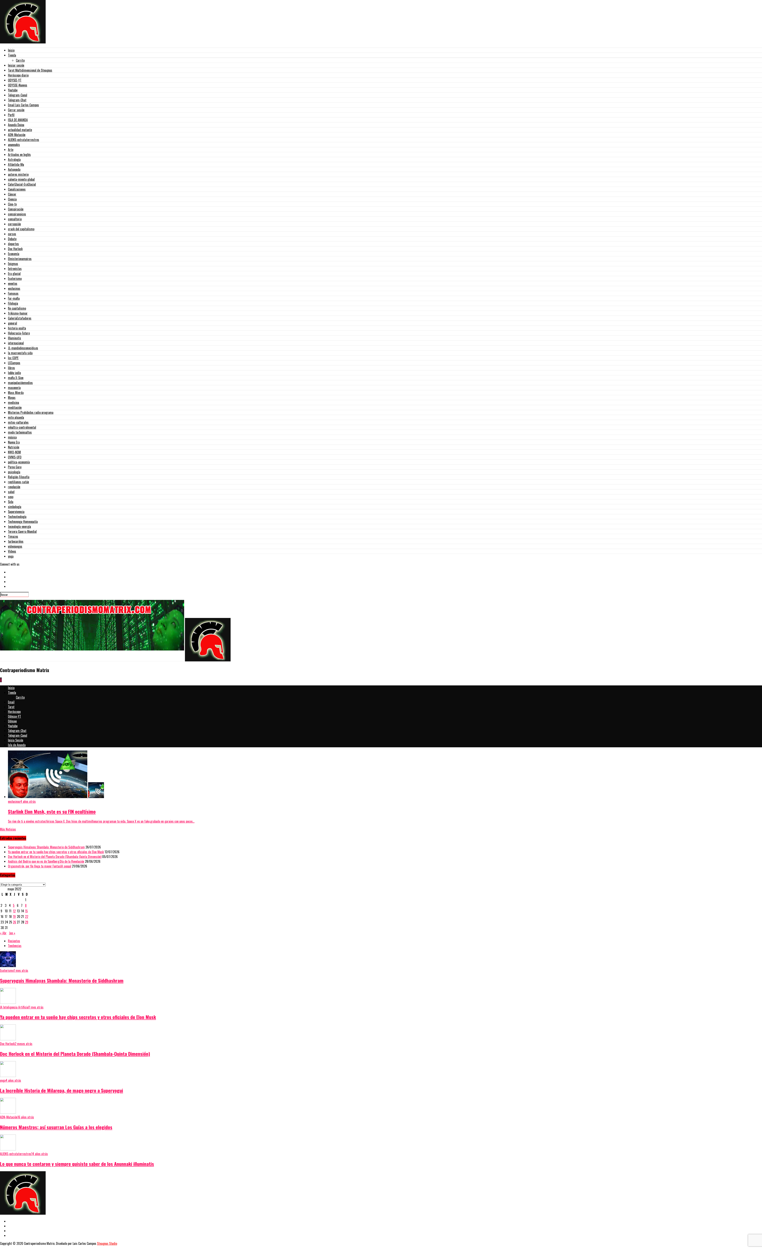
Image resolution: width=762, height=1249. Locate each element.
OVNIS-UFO (14, 457)
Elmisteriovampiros (20, 258)
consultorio (15, 219)
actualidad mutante (20, 129)
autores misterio (18, 174)
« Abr (3, 933)
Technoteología (17, 516)
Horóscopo (14, 711)
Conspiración (15, 209)
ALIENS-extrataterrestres (23, 139)
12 (14, 911)
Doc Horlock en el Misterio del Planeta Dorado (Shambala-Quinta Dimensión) (54, 856)
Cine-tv (12, 204)
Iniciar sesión (16, 65)
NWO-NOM (14, 452)
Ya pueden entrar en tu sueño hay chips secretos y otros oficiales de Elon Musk (56, 851)
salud (11, 491)
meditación (15, 407)
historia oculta (17, 328)
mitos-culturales (18, 422)
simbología (14, 506)
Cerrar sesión (16, 110)
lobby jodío (14, 372)
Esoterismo (15, 278)
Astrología (14, 159)
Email (11, 702)
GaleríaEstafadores (19, 318)
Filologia (13, 303)
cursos (12, 234)
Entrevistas (15, 268)
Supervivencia (16, 511)
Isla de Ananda (17, 745)
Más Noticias (8, 829)
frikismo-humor (18, 313)
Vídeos (12, 551)
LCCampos (14, 362)
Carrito (20, 60)
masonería (14, 387)
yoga (10, 556)
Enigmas (13, 263)
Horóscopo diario (18, 75)
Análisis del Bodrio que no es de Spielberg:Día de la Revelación (46, 861)
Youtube (12, 90)
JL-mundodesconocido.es (23, 348)
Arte (10, 149)
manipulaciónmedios (20, 382)
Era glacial (14, 273)
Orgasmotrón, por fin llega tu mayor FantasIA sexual (39, 866)
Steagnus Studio (107, 1243)
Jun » (12, 933)
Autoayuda (14, 169)
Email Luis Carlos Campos (23, 105)
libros (11, 367)
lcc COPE (13, 357)
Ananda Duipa (16, 124)
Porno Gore (14, 467)
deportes (13, 243)
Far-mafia (14, 298)
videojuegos (15, 546)
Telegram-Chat (17, 100)
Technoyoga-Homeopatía (23, 521)
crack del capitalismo (21, 229)
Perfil (11, 114)
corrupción (14, 224)
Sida (10, 501)
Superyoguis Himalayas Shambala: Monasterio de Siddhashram (46, 847)
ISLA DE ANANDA (18, 119)
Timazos (13, 536)
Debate (12, 238)
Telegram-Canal (17, 95)
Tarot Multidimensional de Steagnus (30, 70)
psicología (14, 472)
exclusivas (14, 288)
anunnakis (14, 144)
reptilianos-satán (18, 481)
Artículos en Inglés (19, 154)
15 (26, 911)
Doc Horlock (15, 248)
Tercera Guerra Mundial (22, 531)
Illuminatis (14, 338)
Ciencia (12, 199)
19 (14, 916)
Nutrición (13, 447)
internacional (16, 343)
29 (26, 922)
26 (14, 922)
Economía (13, 253)
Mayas (11, 397)
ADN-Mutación (16, 134)
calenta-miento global (21, 179)
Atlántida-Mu (16, 164)
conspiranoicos (17, 214)
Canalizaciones (17, 189)
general (12, 323)
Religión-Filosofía (18, 477)
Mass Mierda (16, 392)
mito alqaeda (16, 417)
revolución (14, 486)
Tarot (11, 706)
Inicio (11, 50)
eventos (12, 283)
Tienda (12, 55)
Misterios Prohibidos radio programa (30, 412)
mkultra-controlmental (22, 427)
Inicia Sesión (15, 740)
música (12, 437)
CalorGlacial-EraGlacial (22, 184)
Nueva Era (14, 442)
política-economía (19, 462)
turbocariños (15, 541)
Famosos (13, 293)
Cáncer (12, 194)
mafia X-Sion (15, 377)
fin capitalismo (17, 308)
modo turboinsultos (20, 432)
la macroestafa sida (20, 353)
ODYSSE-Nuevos (17, 85)
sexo (10, 496)
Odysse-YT (14, 716)
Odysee (12, 721)
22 (26, 916)
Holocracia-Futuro (19, 333)
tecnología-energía (19, 526)
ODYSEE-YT (14, 80)
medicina (13, 402)
